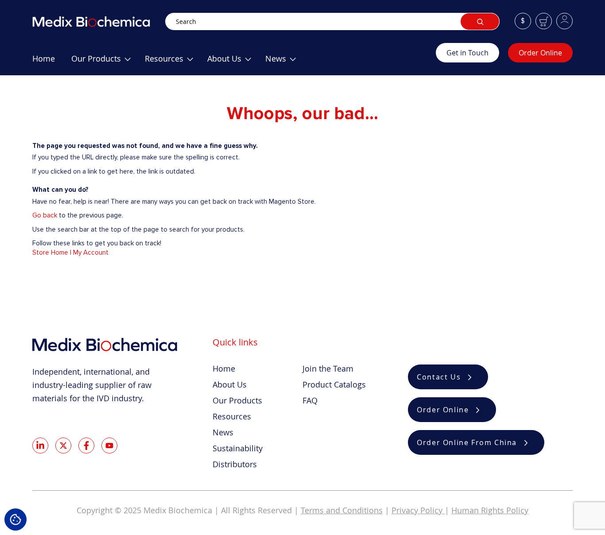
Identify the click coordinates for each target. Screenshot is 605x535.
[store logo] (98, 21)
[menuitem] (43, 62)
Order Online (540, 53)
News (223, 432)
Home (224, 368)
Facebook (86, 446)
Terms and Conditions (342, 510)
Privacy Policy (418, 510)
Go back (44, 215)
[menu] (234, 62)
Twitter (63, 446)
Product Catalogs (334, 384)
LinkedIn (40, 446)
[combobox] (332, 21)
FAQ (310, 400)
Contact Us (439, 377)
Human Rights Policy (489, 510)
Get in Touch (467, 53)
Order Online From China (467, 442)
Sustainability (238, 448)
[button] (523, 21)
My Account (91, 252)
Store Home (50, 252)
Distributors (235, 464)
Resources (232, 416)
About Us (230, 384)
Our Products (237, 400)
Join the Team (327, 368)
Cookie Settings (15, 519)
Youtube (109, 446)
